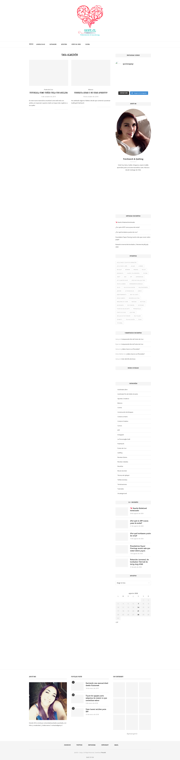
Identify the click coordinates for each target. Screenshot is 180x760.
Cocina (87, 44)
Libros (140, 291)
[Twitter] (140, 44)
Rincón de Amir (122, 471)
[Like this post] (44, 109)
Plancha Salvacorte (123, 308)
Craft (118, 277)
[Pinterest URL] (119, 690)
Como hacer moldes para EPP (96, 711)
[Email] (147, 44)
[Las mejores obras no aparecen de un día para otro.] (124, 85)
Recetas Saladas (123, 462)
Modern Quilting (134, 298)
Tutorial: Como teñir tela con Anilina (48, 93)
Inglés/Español (143, 287)
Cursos (120, 426)
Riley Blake (137, 316)
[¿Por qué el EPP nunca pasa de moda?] (122, 524)
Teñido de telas (122, 480)
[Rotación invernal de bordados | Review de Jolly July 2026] (122, 563)
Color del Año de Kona (128, 359)
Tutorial (119, 323)
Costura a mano (123, 417)
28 (138, 615)
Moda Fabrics (121, 298)
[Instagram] (142, 44)
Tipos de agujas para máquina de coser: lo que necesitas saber (96, 698)
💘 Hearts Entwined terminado (125, 222)
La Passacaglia (129, 291)
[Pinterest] (144, 44)
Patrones (141, 305)
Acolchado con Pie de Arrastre (126, 262)
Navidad (134, 301)
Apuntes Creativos (123, 399)
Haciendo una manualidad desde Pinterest (97, 685)
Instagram (121, 435)
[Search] (150, 44)
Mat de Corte (134, 294)
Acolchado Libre (122, 266)
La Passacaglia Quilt (124, 439)
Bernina (127, 269)
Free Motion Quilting (138, 280)
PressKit (103, 752)
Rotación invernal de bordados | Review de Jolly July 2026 (139, 562)
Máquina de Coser (122, 301)
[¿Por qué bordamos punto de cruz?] (122, 537)
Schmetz (119, 319)
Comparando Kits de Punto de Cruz (132, 339)
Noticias (142, 301)
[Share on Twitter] (48, 109)
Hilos (118, 287)
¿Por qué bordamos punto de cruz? (127, 232)
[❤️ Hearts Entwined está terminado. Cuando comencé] (124, 74)
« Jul (117, 622)
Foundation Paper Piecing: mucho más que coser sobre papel (140, 548)
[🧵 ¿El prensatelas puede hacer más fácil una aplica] (142, 74)
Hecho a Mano (121, 284)
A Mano (141, 266)
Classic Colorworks (133, 273)
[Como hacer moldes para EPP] (77, 712)
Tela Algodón (130, 319)
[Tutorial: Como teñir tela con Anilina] (48, 73)
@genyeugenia (132, 734)
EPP (131, 277)
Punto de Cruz (76, 44)
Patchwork (53, 44)
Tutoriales (121, 489)
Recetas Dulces (122, 457)
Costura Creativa (123, 421)
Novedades (120, 305)
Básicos (120, 403)
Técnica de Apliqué (123, 475)
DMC (125, 277)
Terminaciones (122, 484)
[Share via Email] (53, 109)
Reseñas (120, 466)
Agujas (133, 266)
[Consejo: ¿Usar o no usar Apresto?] (90, 73)
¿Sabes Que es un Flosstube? (130, 349)
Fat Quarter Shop (122, 280)
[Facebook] (138, 44)
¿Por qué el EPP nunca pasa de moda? (128, 227)
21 (138, 611)
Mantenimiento (121, 294)
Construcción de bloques (125, 412)
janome (119, 291)
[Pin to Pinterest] (50, 109)
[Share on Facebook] (46, 109)
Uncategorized (122, 493)
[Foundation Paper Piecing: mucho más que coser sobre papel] (122, 549)
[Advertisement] (133, 192)
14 (138, 607)
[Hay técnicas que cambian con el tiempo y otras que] (142, 85)
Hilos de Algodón (129, 287)
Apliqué (119, 269)
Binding (136, 269)
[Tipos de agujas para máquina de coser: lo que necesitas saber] (77, 699)
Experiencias (139, 277)
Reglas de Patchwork (123, 316)
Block (144, 269)
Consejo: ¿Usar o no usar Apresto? (90, 93)
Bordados (120, 273)
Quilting (64, 44)
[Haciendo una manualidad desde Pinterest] (77, 686)
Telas (139, 319)
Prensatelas (137, 308)
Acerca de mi (40, 44)
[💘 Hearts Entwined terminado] (122, 511)
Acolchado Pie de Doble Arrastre (128, 394)
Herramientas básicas (136, 284)
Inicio (31, 44)
